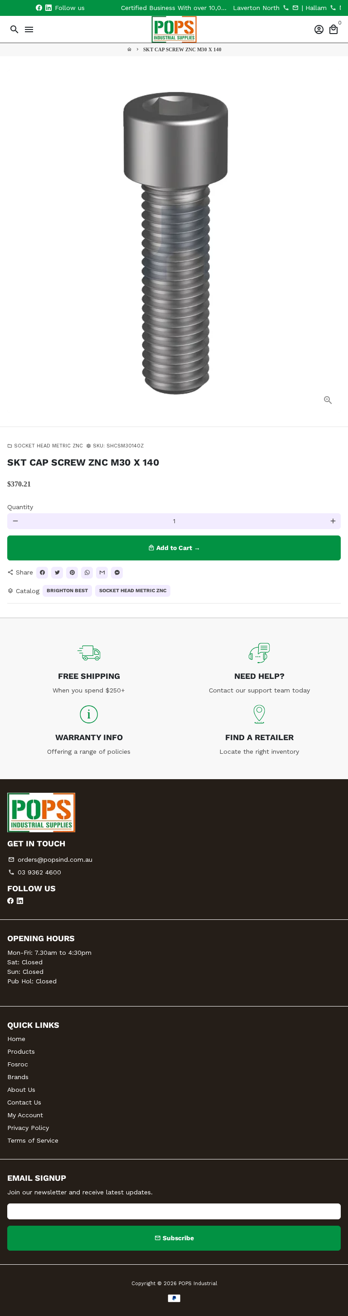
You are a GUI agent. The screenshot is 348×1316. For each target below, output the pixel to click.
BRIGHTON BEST (67, 591)
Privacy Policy (28, 1127)
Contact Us (24, 1102)
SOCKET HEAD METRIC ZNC (45, 446)
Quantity (20, 507)
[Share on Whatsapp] (87, 573)
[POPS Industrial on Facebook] (39, 7)
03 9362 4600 (34, 872)
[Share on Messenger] (117, 573)
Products (21, 1051)
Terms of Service (32, 1140)
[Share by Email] (102, 573)
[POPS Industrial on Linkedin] (48, 7)
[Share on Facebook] (42, 573)
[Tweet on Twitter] (57, 573)
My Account (25, 1115)
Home (16, 1038)
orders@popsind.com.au (50, 859)
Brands (18, 1076)
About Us (21, 1089)
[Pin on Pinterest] (72, 573)
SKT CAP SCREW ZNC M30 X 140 (182, 49)
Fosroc (17, 1064)
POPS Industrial (198, 1284)
